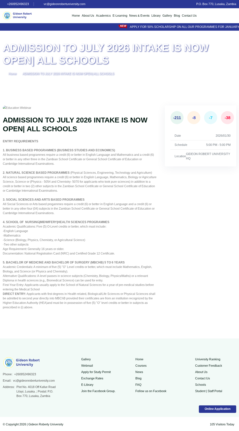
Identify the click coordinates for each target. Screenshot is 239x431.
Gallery (167, 15)
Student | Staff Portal (208, 391)
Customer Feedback (208, 365)
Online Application (218, 408)
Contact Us (189, 15)
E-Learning (120, 15)
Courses (141, 365)
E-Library (87, 384)
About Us (88, 15)
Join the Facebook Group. (98, 391)
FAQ (138, 384)
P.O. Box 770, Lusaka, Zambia (216, 4)
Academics (103, 15)
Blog (177, 15)
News (139, 372)
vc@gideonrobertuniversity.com (64, 4)
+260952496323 (18, 4)
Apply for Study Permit (96, 372)
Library (156, 15)
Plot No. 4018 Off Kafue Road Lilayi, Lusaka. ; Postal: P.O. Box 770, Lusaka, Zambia (36, 391)
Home (76, 15)
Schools (200, 384)
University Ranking (207, 359)
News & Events (139, 15)
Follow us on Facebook (150, 391)
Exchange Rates (92, 378)
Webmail (87, 365)
